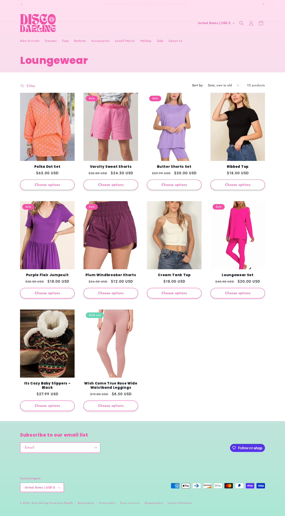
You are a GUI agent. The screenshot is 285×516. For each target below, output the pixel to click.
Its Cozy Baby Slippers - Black (47, 385)
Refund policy (86, 503)
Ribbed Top (237, 167)
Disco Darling (40, 503)
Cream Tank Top (174, 275)
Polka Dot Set (47, 167)
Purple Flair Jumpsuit (47, 275)
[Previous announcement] (21, 4)
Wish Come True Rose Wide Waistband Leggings (110, 385)
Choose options (47, 184)
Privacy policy (107, 503)
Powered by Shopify (61, 503)
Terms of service (130, 503)
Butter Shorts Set (174, 167)
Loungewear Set (238, 275)
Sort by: (198, 85)
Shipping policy (154, 503)
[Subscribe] (95, 447)
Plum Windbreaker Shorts (111, 275)
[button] (241, 23)
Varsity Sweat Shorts (111, 167)
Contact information (180, 503)
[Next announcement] (263, 4)
